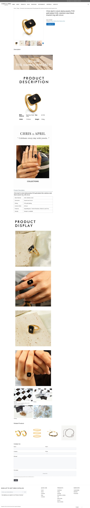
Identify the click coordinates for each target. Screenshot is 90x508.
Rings (52, 21)
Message (15, 456)
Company (15, 451)
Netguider (19, 506)
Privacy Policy (12, 506)
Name (15, 446)
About (17, 4)
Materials (49, 4)
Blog (28, 4)
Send (16, 480)
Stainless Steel (56, 21)
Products (23, 4)
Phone (46, 451)
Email (46, 446)
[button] (42, 11)
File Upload (16, 470)
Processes (34, 4)
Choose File (45, 473)
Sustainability (41, 4)
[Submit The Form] (25, 492)
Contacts (55, 4)
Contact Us (50, 24)
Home (13, 4)
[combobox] (46, 453)
